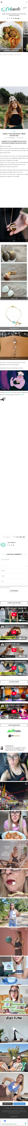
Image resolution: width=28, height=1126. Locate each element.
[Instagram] (11, 18)
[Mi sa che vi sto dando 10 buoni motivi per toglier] (14, 854)
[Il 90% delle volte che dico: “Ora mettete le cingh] (14, 1029)
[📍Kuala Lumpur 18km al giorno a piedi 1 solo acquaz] (14, 796)
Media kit (21, 1108)
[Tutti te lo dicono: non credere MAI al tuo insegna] (14, 941)
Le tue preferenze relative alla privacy (15, 1120)
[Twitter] (9, 18)
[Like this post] (14, 537)
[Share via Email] (23, 537)
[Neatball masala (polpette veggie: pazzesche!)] (11, 36)
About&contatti (8, 1108)
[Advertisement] (14, 72)
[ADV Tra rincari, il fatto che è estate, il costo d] (14, 1058)
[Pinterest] (13, 18)
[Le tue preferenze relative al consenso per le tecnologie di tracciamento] (25, 1123)
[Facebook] (7, 18)
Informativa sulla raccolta (9, 1124)
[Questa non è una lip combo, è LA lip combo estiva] (14, 883)
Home (1, 54)
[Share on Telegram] (20, 537)
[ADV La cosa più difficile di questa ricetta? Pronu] (14, 970)
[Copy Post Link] (22, 537)
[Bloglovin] (20, 18)
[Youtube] (15, 18)
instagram (8, 392)
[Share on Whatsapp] (19, 537)
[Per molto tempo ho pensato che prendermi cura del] (14, 912)
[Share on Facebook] (16, 537)
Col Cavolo (11, 137)
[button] (2, 36)
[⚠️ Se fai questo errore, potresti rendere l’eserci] (14, 1087)
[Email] (18, 18)
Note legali (15, 1108)
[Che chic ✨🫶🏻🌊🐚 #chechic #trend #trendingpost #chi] (14, 767)
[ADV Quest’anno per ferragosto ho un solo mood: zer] (14, 1000)
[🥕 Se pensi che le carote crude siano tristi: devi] (14, 825)
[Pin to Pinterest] (17, 537)
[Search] (26, 2)
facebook (21, 394)
